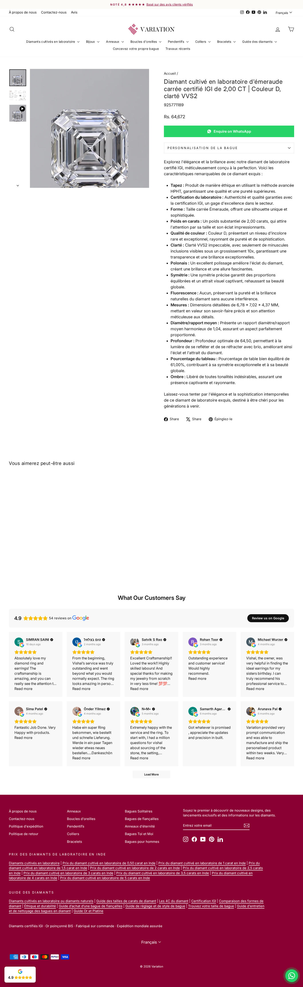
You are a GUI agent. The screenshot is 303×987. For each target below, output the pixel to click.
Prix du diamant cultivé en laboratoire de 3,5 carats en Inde (162, 873)
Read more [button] (23, 688)
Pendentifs (176, 41)
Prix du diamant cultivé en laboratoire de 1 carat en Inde (202, 863)
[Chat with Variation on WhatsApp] (291, 975)
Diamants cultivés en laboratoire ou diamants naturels (51, 901)
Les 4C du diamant (173, 901)
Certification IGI (203, 901)
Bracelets (224, 41)
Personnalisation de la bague (202, 148)
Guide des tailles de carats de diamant (126, 901)
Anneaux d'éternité (140, 826)
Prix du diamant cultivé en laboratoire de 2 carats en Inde (135, 868)
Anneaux (113, 41)
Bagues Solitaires (138, 811)
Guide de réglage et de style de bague (155, 906)
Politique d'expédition (26, 826)
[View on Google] (18, 641)
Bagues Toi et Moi (139, 834)
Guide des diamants (257, 41)
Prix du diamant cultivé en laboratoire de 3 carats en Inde (68, 873)
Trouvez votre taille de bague (211, 906)
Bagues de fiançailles (142, 819)
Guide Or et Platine (88, 911)
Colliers (201, 41)
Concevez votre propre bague (136, 49)
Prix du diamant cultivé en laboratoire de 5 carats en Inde (105, 878)
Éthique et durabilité (40, 906)
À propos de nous (23, 12)
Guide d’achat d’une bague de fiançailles (90, 906)
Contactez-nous (54, 12)
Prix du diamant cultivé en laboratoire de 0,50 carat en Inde (109, 863)
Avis (74, 12)
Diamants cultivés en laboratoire (51, 41)
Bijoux (91, 41)
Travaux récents (177, 49)
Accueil (170, 73)
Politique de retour (23, 834)
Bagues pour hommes (142, 841)
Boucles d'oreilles (144, 41)
